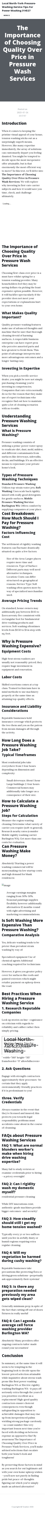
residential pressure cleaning (18, 1196)
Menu (6, 15)
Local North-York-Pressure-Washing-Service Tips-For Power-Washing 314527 (19, 7)
